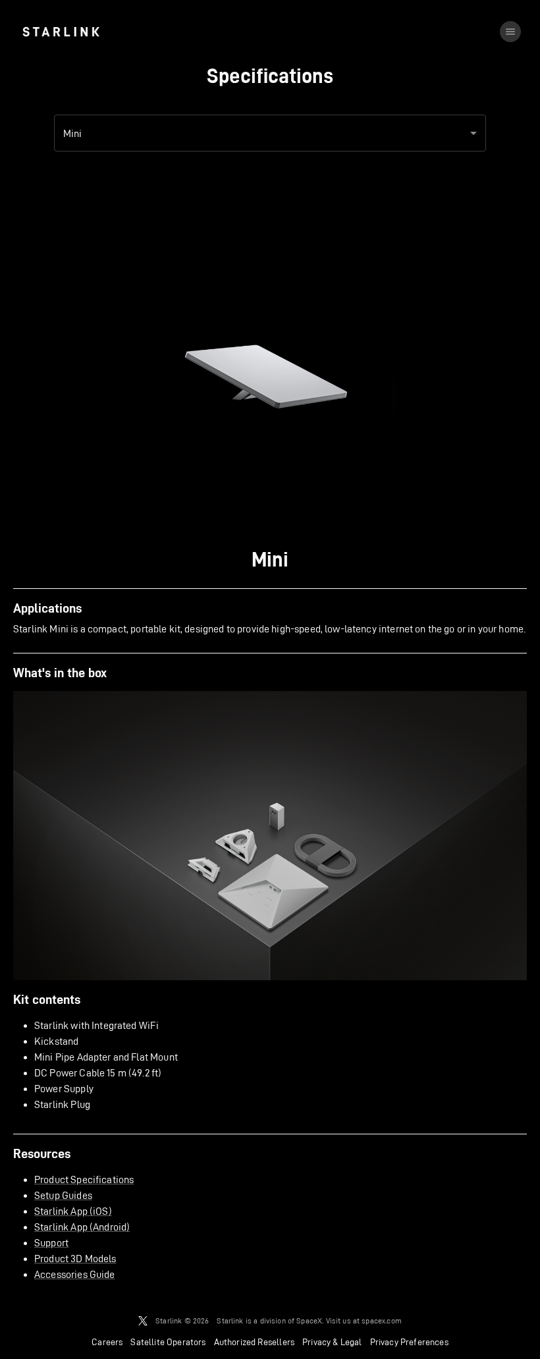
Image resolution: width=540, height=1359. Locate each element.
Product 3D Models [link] (75, 1258)
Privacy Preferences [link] (409, 1342)
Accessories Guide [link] (74, 1274)
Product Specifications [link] (84, 1179)
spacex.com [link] (382, 1320)
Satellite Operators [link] (167, 1342)
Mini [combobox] (72, 133)
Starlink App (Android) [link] (82, 1227)
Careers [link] (107, 1342)
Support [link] (51, 1242)
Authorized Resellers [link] (254, 1342)
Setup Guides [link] (63, 1195)
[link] (61, 31)
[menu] (510, 31)
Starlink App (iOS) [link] (73, 1211)
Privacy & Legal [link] (332, 1342)
